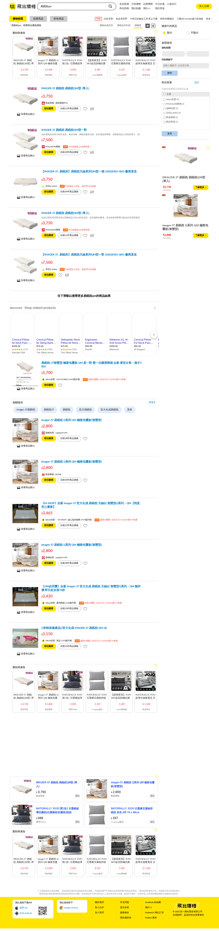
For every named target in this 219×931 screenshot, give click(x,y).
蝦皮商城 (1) (172, 122)
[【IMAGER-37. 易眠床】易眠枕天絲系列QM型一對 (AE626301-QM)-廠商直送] (25, 265)
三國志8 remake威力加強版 (190, 19)
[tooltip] (85, 108)
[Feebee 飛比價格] (187, 909)
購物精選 (18, 19)
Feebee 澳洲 (151, 918)
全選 (168, 94)
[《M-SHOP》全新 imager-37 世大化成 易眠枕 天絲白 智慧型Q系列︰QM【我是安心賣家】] (25, 513)
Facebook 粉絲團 (153, 902)
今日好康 (160, 4)
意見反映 (124, 907)
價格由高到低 (124, 25)
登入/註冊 (204, 6)
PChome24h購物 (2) (175, 104)
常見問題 (124, 902)
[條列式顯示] (147, 26)
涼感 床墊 (108, 19)
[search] (71, 6)
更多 (129, 410)
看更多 (152, 402)
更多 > (209, 19)
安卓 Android (26, 913)
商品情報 (124, 8)
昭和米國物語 (167, 19)
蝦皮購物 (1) (172, 117)
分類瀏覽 (136, 4)
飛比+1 (146, 8)
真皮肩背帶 (121, 19)
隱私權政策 (125, 918)
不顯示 (194, 33)
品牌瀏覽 (148, 4)
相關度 (138, 25)
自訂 (196, 82)
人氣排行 (172, 4)
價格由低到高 (106, 25)
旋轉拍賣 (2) (172, 108)
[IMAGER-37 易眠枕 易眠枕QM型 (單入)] (25, 98)
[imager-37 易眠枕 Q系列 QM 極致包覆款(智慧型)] (25, 430)
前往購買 (48, 108)
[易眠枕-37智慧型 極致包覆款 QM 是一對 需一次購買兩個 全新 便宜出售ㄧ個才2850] (25, 373)
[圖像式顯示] (153, 26)
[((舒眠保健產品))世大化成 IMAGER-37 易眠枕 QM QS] (25, 638)
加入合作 (99, 907)
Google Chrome (71, 908)
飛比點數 (136, 8)
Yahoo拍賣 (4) (172, 99)
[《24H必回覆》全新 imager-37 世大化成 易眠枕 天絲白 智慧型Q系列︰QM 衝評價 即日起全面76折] (25, 596)
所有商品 (59, 19)
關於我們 (99, 902)
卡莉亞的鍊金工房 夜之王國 (143, 19)
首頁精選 (124, 4)
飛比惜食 (160, 8)
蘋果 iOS (23, 908)
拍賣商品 (38, 19)
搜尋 (110, 6)
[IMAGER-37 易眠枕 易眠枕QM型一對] (25, 140)
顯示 (169, 33)
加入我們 (99, 912)
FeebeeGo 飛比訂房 (154, 912)
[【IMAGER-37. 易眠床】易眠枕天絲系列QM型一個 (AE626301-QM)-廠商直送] (25, 182)
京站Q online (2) (173, 113)
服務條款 (124, 912)
